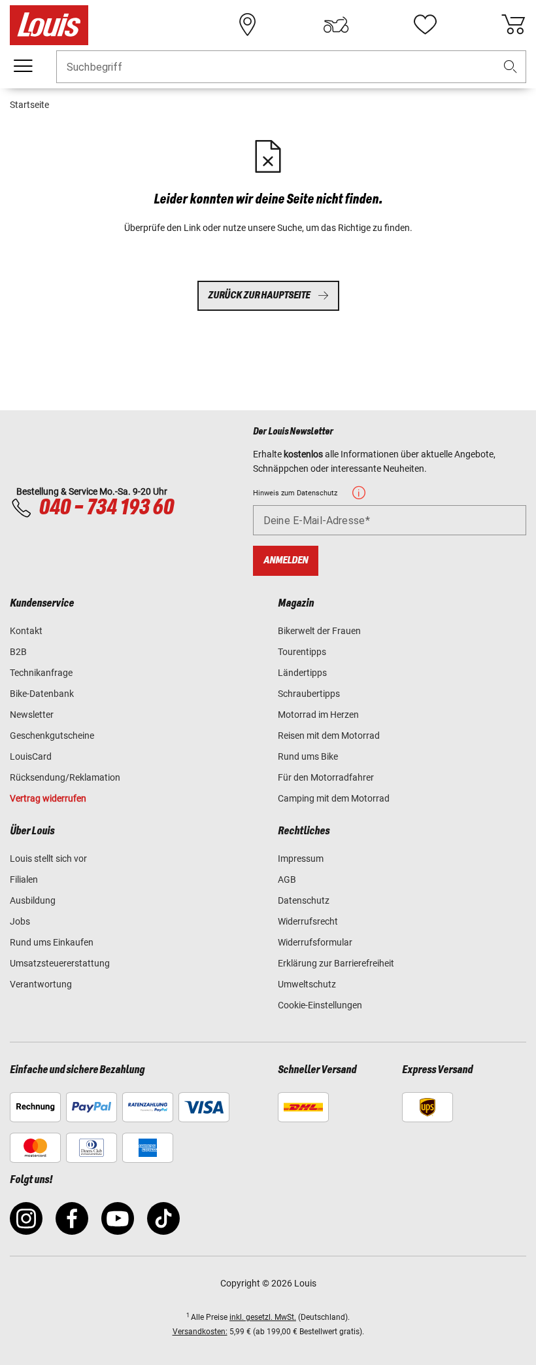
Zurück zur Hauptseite (259, 295)
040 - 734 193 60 (106, 508)
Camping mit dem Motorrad (334, 798)
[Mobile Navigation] (23, 66)
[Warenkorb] (513, 25)
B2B (18, 652)
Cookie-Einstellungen (320, 1005)
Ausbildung (33, 900)
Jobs (20, 921)
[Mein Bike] (336, 25)
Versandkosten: (200, 1331)
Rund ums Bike (308, 756)
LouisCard (31, 756)
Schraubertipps (309, 693)
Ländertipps (302, 672)
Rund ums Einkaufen (51, 942)
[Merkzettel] (425, 25)
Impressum (301, 858)
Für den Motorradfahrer (326, 777)
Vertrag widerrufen (48, 798)
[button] (510, 67)
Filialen (24, 879)
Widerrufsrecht (308, 921)
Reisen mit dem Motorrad (329, 735)
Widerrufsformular (315, 942)
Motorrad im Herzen (318, 714)
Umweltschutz (307, 984)
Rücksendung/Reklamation (65, 777)
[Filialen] (248, 25)
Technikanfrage (41, 672)
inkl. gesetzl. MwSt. (262, 1317)
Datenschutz (303, 900)
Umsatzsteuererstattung (60, 963)
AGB (287, 879)
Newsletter (32, 714)
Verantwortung (41, 984)
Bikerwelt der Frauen (319, 631)
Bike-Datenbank (42, 693)
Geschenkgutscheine (52, 735)
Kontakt (26, 631)
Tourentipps (302, 652)
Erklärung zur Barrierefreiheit (336, 963)
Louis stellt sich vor (48, 858)
